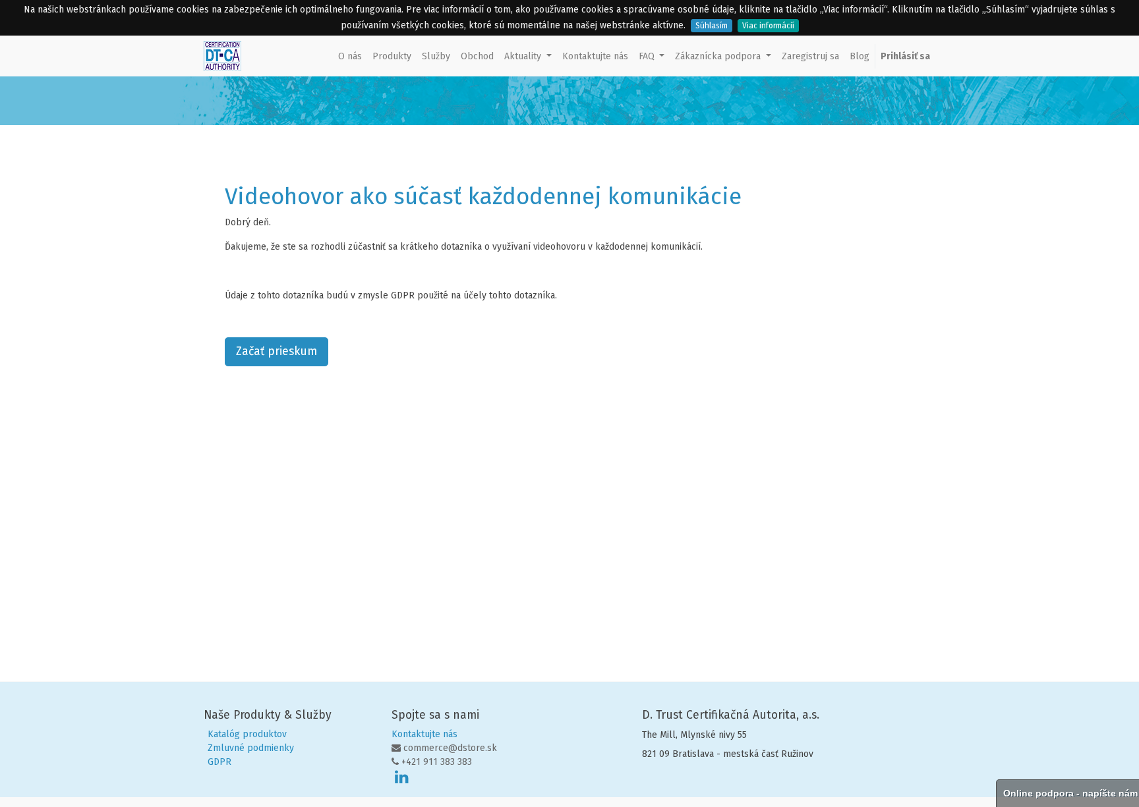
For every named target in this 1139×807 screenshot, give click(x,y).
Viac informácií (768, 25)
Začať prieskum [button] (276, 351)
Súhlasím (711, 25)
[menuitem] (350, 56)
